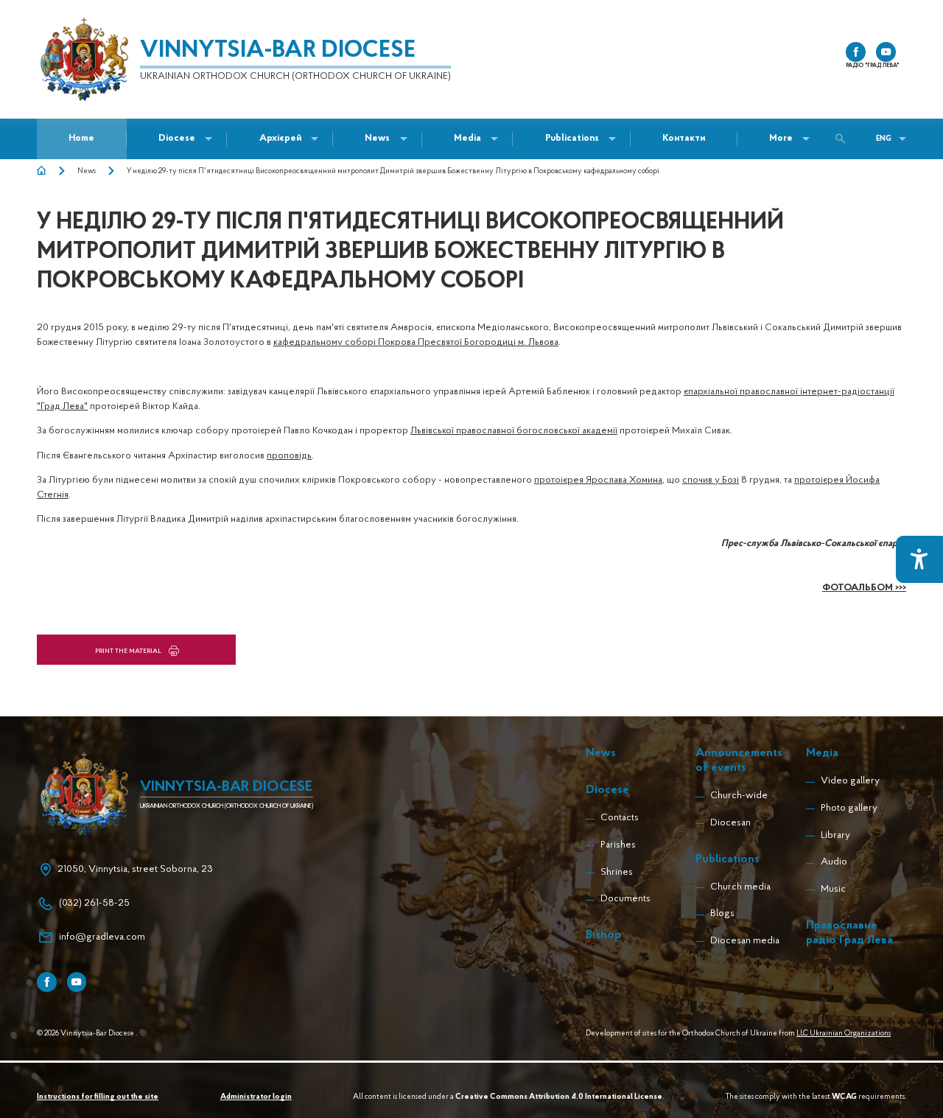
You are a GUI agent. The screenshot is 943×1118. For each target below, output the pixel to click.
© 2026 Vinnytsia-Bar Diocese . (87, 1034)
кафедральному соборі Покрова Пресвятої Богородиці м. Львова (415, 342)
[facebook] (856, 52)
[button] (377, 139)
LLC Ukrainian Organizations (843, 1034)
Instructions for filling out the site (97, 1097)
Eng (883, 139)
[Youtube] (77, 982)
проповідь (289, 456)
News (86, 171)
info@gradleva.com (102, 937)
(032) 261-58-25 (94, 903)
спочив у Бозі (710, 480)
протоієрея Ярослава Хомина (598, 480)
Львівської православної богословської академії (513, 431)
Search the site (843, 139)
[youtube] (886, 52)
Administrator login (256, 1097)
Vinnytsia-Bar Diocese (278, 51)
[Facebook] (47, 982)
